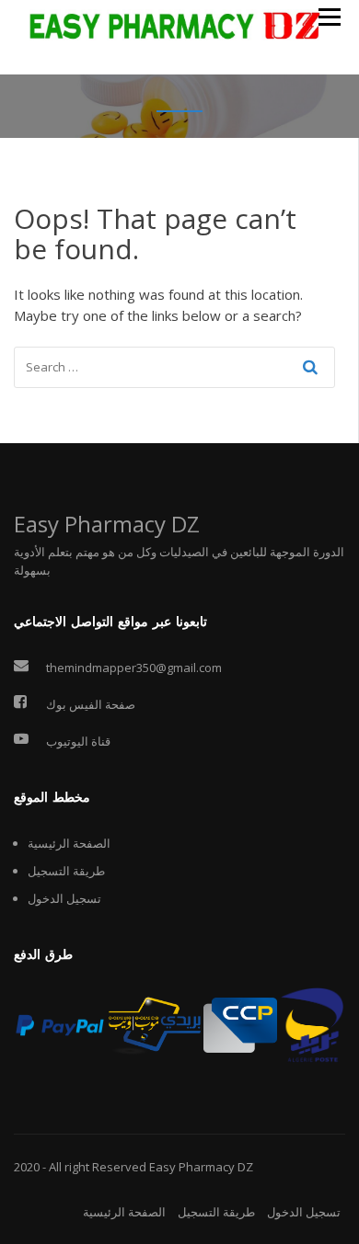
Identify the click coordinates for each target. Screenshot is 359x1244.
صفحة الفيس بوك (90, 704)
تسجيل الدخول (64, 898)
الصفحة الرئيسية (69, 843)
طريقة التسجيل (66, 870)
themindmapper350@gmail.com (134, 667)
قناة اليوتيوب (78, 741)
